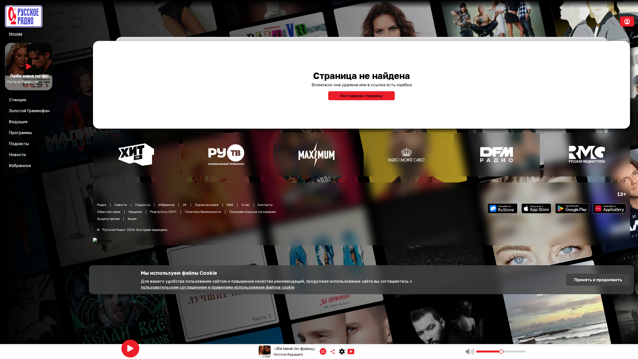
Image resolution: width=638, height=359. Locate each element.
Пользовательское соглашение (252, 212)
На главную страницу (361, 95)
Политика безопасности (203, 212)
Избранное (166, 205)
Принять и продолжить (598, 279)
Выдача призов (108, 219)
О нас (245, 205)
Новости (120, 205)
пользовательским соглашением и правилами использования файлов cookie (218, 287)
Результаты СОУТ (163, 212)
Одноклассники (207, 205)
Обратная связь (108, 212)
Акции (132, 219)
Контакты (265, 205)
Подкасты (142, 205)
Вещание (135, 212)
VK (185, 205)
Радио (101, 205)
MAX (230, 205)
